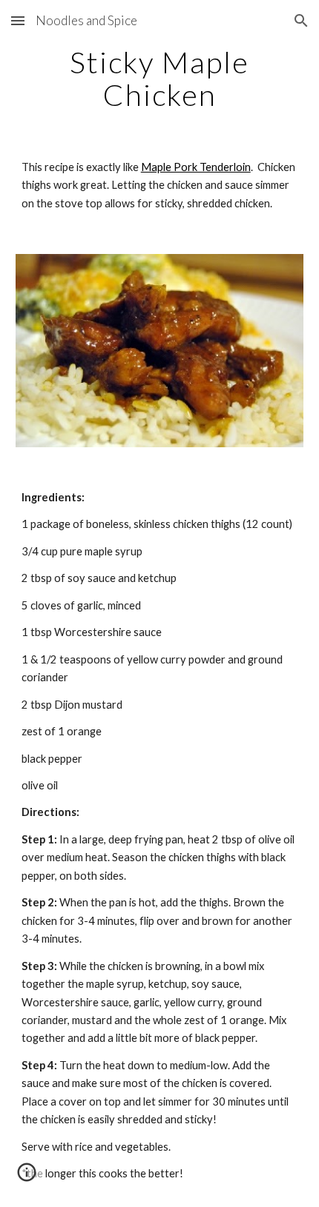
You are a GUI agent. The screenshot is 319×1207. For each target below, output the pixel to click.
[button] (18, 20)
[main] (160, 78)
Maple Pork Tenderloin (196, 167)
